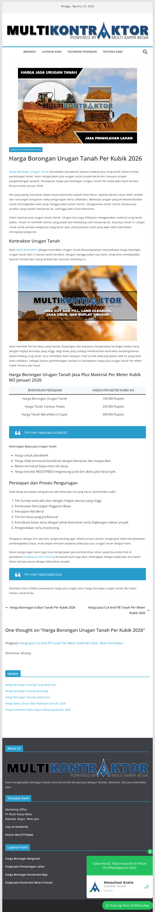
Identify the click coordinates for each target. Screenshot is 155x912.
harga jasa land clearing (39, 557)
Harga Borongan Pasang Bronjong (26, 691)
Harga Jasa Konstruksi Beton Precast (29, 882)
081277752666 (24, 835)
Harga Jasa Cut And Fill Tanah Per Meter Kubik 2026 (116, 610)
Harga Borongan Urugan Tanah (29, 171)
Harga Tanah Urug (50, 574)
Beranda (29, 51)
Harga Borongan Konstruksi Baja (26, 874)
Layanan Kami (51, 51)
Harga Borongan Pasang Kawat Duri (27, 697)
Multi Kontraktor (27, 250)
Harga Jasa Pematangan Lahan (26, 149)
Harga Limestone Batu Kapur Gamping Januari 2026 (38, 709)
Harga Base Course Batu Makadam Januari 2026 (35, 703)
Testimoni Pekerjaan (82, 51)
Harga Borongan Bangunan (22, 858)
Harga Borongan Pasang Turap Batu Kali (30, 685)
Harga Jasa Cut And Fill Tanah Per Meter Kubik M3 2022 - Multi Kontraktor (71, 643)
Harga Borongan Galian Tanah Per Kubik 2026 (42, 607)
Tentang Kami (112, 51)
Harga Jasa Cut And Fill (52, 432)
